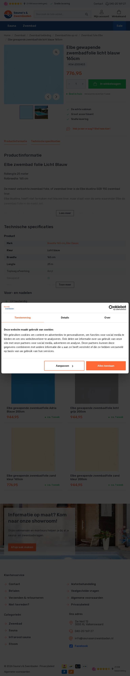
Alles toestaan (106, 365)
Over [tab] (107, 317)
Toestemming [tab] (23, 317)
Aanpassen (62, 365)
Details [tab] (65, 317)
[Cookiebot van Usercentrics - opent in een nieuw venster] (111, 307)
